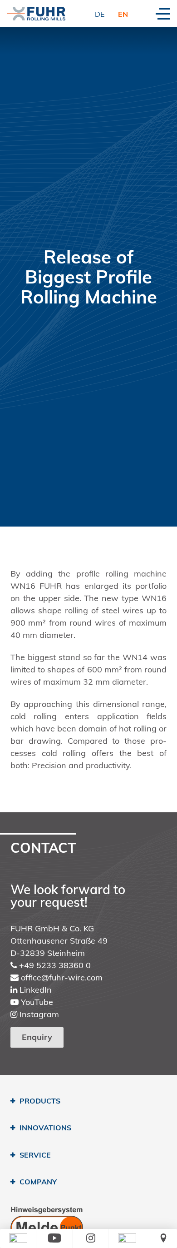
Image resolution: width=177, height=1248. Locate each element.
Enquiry (37, 1037)
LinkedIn (34, 989)
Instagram (38, 1014)
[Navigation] (163, 14)
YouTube (36, 1002)
